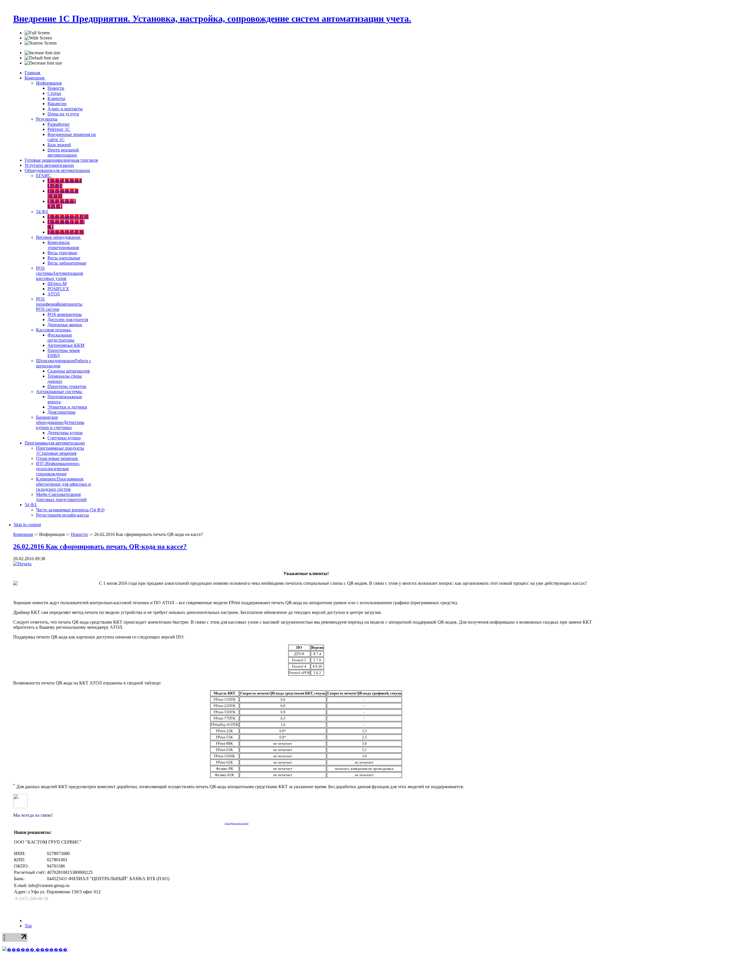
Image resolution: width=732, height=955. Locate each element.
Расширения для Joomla (236, 823)
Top (28, 925)
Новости (79, 534)
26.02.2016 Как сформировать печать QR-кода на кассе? (100, 546)
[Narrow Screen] (41, 43)
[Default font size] (42, 58)
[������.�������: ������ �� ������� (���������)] (34, 949)
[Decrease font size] (43, 63)
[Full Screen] (37, 32)
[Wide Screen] (38, 38)
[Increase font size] (42, 52)
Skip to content (27, 524)
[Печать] (22, 563)
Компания (23, 534)
